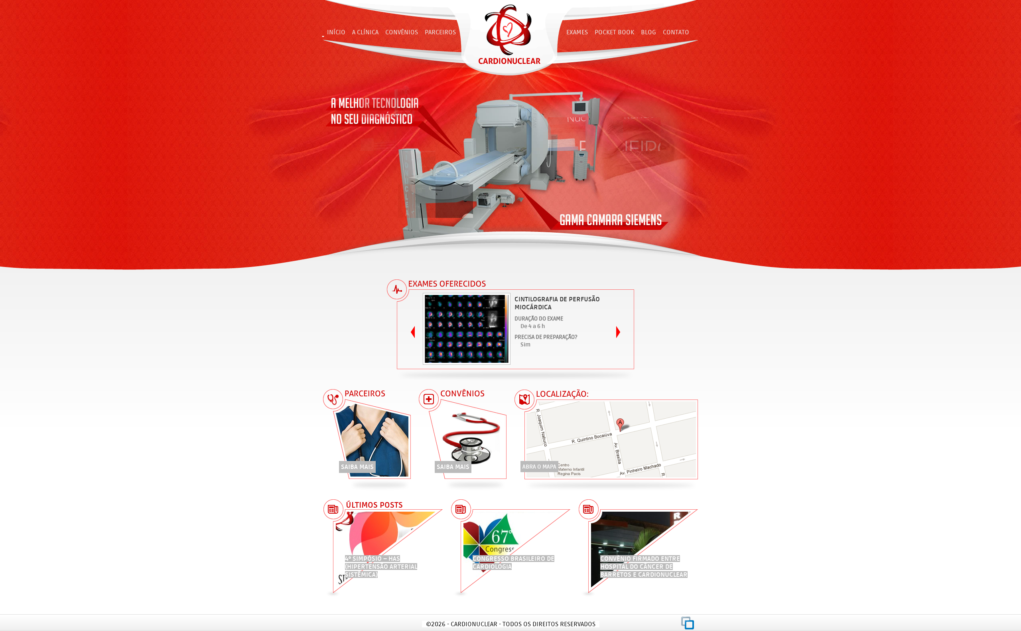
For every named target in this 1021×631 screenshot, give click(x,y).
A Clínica (365, 32)
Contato (676, 32)
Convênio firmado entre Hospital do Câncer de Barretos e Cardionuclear (644, 566)
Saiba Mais (357, 466)
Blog (648, 32)
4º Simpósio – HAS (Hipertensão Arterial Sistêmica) (381, 566)
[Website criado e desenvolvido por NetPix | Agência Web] (687, 623)
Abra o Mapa (539, 466)
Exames (577, 32)
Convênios (401, 32)
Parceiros (440, 32)
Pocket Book (614, 32)
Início (336, 32)
